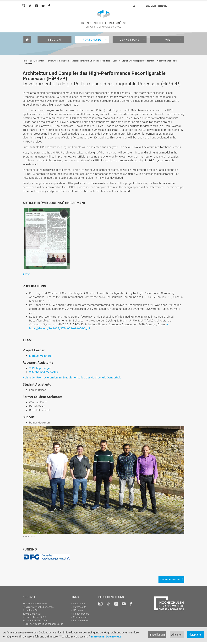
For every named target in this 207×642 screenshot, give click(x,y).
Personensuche (81, 613)
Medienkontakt (80, 617)
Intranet (163, 5)
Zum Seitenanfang (170, 579)
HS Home (78, 610)
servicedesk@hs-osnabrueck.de (46, 623)
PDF (27, 274)
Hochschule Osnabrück (33, 60)
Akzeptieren (195, 634)
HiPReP (29, 63)
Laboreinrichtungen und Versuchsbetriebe (90, 60)
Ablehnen (176, 634)
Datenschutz (113, 636)
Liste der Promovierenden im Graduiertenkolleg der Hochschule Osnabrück (73, 377)
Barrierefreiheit (81, 620)
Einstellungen (157, 634)
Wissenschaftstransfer (167, 60)
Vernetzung (130, 39)
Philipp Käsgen (41, 368)
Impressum (97, 636)
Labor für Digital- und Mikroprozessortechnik (133, 60)
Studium (54, 39)
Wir (167, 39)
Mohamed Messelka (45, 372)
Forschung (92, 39)
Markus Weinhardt (41, 355)
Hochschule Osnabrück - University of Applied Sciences (103, 19)
